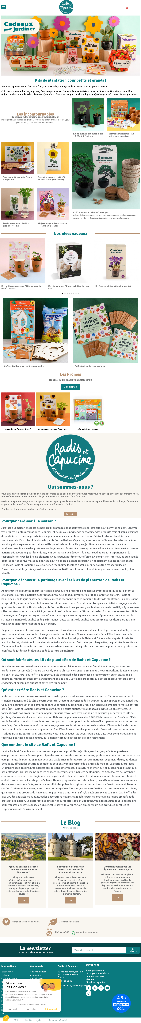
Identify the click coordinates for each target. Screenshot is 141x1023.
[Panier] (125, 7)
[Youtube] (107, 988)
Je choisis (31, 1009)
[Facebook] (88, 988)
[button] (5, 1018)
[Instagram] (101, 988)
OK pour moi (51, 1009)
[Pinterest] (95, 988)
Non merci (12, 1009)
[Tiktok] (88, 993)
